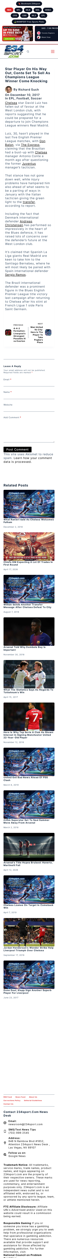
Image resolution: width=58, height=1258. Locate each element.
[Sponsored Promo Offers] (17, 33)
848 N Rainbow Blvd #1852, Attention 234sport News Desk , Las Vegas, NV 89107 (29, 1144)
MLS (34, 15)
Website (8, 404)
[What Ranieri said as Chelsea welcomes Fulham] (29, 504)
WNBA (48, 10)
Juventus (29, 163)
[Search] (28, 51)
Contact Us (8, 1104)
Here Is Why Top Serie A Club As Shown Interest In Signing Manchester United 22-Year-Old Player (28, 735)
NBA (9, 10)
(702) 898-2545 (18, 1132)
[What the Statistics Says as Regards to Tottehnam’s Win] (29, 674)
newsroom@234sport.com (25, 1124)
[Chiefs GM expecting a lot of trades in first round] (29, 546)
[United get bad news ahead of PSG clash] (29, 762)
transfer (29, 202)
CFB (15, 15)
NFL (19, 10)
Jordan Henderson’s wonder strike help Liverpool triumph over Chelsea (29, 949)
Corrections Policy (12, 1100)
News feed (20, 1097)
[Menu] (52, 51)
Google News (17, 1156)
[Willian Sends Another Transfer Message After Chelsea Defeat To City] (29, 589)
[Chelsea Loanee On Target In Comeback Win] (29, 889)
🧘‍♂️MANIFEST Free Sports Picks (29, 22)
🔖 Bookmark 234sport (29, 4)
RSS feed (8, 1097)
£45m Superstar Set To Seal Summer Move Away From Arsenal (27, 821)
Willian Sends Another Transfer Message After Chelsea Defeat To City (28, 606)
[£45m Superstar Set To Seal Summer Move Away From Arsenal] (29, 804)
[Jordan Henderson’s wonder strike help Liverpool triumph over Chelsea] (29, 932)
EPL (43, 15)
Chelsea (11, 103)
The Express (30, 144)
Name (8, 392)
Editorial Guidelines (33, 1100)
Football (22, 98)
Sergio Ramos (15, 274)
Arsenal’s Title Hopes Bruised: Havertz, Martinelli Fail (28, 864)
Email (7, 379)
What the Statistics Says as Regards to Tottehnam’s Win (28, 691)
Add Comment (12, 417)
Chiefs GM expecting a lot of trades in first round (28, 563)
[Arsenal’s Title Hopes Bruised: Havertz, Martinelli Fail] (29, 847)
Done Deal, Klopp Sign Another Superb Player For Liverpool (28, 991)
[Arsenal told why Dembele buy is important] (29, 631)
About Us (33, 1097)
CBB (24, 15)
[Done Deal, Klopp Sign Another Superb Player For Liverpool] (29, 975)
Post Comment (17, 449)
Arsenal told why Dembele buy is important (25, 648)
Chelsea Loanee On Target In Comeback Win (28, 906)
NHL (38, 10)
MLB (28, 10)
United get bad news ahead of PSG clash (26, 778)
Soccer (36, 98)
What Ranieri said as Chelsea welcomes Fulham (29, 521)
